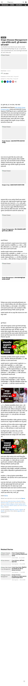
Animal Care (6, 505)
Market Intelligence (10, 504)
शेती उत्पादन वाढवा (5, 5)
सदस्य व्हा (6, 495)
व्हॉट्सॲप (2, 511)
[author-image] (2, 74)
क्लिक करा (23, 498)
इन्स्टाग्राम (17, 509)
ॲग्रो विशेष (12, 5)
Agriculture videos (5, 502)
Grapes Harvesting (4, 516)
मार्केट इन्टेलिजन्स (19, 5)
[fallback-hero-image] (6, 555)
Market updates (18, 504)
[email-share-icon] (13, 82)
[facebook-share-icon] (8, 82)
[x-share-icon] (5, 82)
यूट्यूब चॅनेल (19, 511)
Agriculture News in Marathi (14, 501)
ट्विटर (13, 509)
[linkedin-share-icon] (10, 82)
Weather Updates (13, 505)
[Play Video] (14, 346)
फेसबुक (10, 509)
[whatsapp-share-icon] (2, 82)
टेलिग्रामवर (21, 509)
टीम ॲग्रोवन (6, 73)
